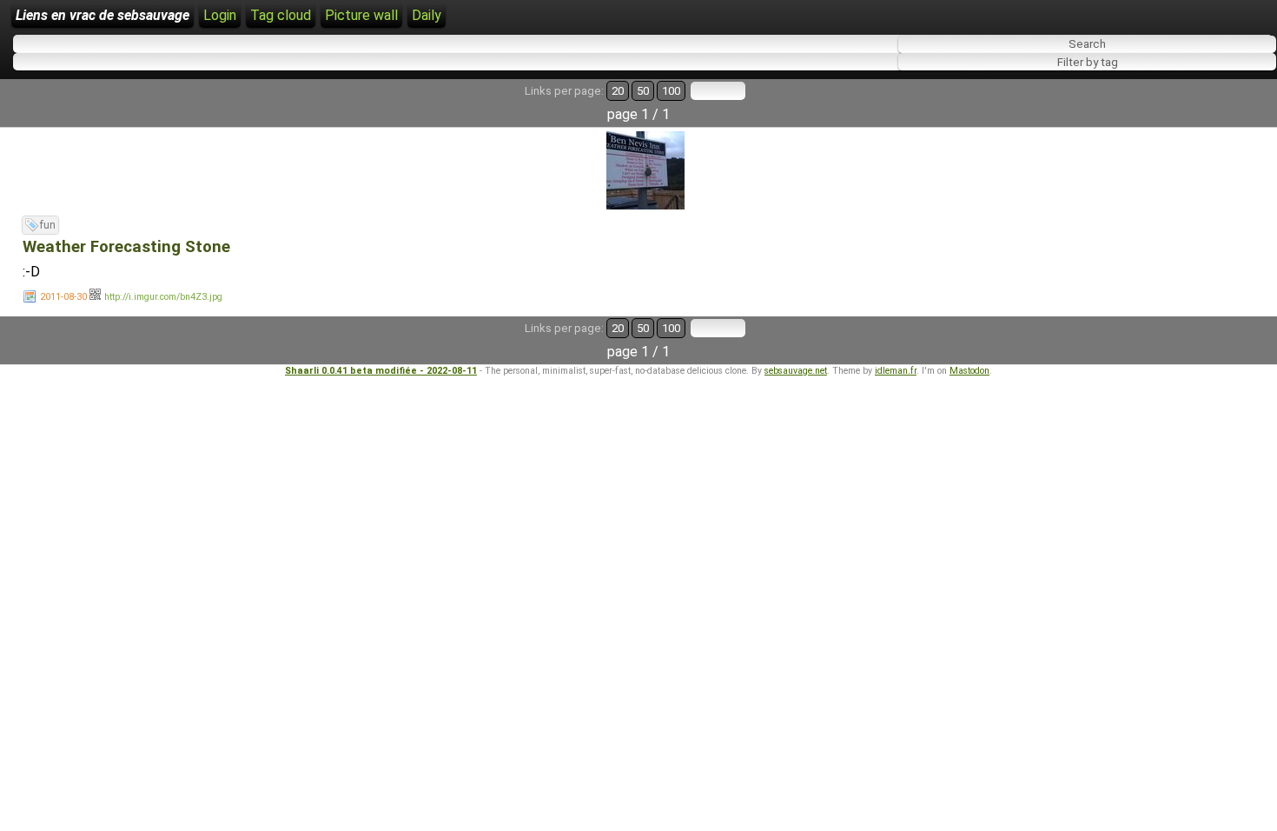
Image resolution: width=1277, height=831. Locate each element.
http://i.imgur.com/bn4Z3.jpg (163, 296)
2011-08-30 (63, 296)
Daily (426, 15)
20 (618, 90)
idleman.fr (895, 370)
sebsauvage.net (795, 370)
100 (671, 90)
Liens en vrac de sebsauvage (102, 15)
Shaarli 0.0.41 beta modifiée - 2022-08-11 (381, 370)
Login (219, 15)
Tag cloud (280, 15)
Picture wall (361, 15)
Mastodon (969, 370)
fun (48, 225)
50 (643, 90)
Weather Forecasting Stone (126, 246)
